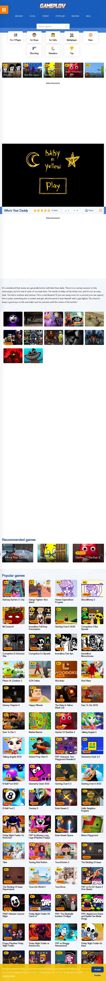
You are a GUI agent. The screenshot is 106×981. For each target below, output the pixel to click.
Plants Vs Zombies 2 (12, 681)
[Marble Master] (40, 721)
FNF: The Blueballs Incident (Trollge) (64, 915)
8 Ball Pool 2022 (10, 784)
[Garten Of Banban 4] (33, 355)
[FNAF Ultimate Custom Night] (14, 902)
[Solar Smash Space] (66, 824)
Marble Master (35, 732)
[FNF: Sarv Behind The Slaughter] (66, 959)
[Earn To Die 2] (14, 721)
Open (4, 10)
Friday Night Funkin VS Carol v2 (39, 915)
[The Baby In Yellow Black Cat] (66, 694)
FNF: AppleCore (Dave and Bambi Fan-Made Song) (92, 916)
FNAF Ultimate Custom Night (13, 915)
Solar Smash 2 (61, 808)
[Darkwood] (74, 337)
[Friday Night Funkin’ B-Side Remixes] (40, 959)
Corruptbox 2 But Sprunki (89, 627)
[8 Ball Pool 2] (14, 797)
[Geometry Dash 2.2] (92, 745)
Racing (75, 16)
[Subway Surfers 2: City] (14, 588)
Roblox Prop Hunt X (38, 757)
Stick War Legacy (31, 75)
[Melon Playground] (92, 824)
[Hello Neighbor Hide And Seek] (74, 319)
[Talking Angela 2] (92, 721)
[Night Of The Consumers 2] (94, 319)
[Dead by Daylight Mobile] (94, 337)
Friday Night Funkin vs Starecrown (39, 944)
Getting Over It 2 (63, 784)
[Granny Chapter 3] (14, 694)
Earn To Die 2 (9, 732)
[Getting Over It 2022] (92, 772)
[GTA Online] (40, 669)
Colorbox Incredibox (7, 73)
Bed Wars (86, 681)
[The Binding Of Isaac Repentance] (14, 875)
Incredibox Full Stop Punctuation (38, 627)
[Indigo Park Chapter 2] (53, 337)
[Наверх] (99, 974)
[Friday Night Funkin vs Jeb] (92, 959)
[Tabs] (14, 851)
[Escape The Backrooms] (33, 319)
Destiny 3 (33, 808)
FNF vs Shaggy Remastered (62, 944)
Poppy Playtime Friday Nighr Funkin (13, 944)
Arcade (19, 16)
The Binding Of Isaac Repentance (13, 888)
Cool (32, 16)
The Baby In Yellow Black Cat (64, 706)
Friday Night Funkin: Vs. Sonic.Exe (13, 836)
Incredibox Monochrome (87, 654)
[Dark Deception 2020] (12, 337)
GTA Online (34, 681)
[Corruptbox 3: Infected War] (14, 642)
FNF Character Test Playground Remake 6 (65, 758)
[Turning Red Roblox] (40, 851)
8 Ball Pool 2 (9, 808)
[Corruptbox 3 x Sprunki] (40, 642)
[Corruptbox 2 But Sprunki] (92, 615)
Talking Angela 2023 (12, 757)
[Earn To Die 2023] (92, 694)
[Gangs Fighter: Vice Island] (40, 588)
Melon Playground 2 (93, 73)
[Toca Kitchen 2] (66, 851)
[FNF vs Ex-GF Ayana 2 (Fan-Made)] (92, 875)
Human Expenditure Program (64, 601)
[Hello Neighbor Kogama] (92, 797)
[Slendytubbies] (12, 319)
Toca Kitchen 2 (62, 862)
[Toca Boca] (66, 875)
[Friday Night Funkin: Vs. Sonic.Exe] (14, 824)
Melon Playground (89, 835)
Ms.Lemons (49, 75)
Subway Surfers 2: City (13, 600)
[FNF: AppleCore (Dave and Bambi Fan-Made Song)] (92, 902)
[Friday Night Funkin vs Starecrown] (40, 932)
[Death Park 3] (12, 355)
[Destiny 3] (40, 797)
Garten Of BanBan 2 (73, 73)
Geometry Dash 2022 (39, 784)
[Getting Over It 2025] (66, 615)
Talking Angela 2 (88, 732)
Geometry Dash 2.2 (90, 757)
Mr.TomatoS (8, 626)
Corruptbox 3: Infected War (13, 654)
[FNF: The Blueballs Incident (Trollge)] (66, 902)
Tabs (5, 862)
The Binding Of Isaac (91, 862)
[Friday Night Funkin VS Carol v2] (40, 902)
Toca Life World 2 (37, 887)
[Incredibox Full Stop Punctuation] (40, 615)
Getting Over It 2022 (91, 784)
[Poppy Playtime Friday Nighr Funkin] (14, 932)
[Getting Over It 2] (66, 772)
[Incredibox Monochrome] (92, 642)
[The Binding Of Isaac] (92, 851)
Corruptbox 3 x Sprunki (39, 653)
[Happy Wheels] (40, 694)
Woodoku (59, 681)
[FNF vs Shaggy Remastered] (66, 932)
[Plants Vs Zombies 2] (14, 669)
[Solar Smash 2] (66, 797)
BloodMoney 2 (88, 600)
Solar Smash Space (64, 835)
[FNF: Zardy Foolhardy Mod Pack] (14, 959)
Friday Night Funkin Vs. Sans (91, 944)
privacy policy (9, 976)
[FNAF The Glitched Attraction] (33, 337)
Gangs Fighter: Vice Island (38, 601)
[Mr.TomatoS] (14, 615)
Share (90, 210)
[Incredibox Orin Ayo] (66, 642)
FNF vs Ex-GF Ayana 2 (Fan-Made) (92, 888)
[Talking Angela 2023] (14, 745)
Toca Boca (60, 887)
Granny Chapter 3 (11, 705)
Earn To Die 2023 (89, 705)
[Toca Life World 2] (40, 875)
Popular (60, 16)
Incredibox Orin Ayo (64, 653)
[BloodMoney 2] (92, 588)
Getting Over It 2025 (65, 626)
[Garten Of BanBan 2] (66, 721)
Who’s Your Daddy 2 (17, 557)
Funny (45, 16)
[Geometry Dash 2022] (40, 772)
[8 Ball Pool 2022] (14, 772)
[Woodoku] (66, 669)
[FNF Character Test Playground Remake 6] (66, 745)
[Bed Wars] (92, 669)
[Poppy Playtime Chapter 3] (53, 319)
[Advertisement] (53, 115)
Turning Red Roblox (38, 862)
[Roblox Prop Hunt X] (40, 745)
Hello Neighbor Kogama (88, 809)
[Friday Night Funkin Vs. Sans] (92, 932)
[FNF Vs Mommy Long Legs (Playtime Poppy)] (40, 824)
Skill (88, 16)
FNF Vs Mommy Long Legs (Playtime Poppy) (39, 836)
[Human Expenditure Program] (66, 588)
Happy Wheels (36, 705)
